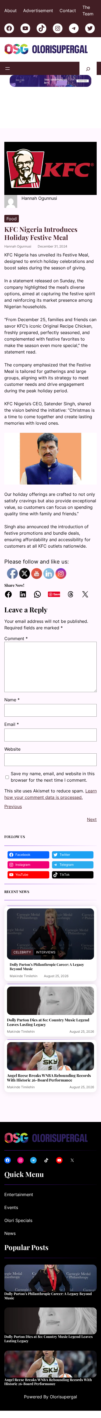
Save (56, 594)
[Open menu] (7, 68)
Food (11, 218)
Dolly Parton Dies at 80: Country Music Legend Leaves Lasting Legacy (48, 1022)
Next (92, 819)
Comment (16, 638)
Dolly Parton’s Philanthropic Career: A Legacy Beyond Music (47, 966)
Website (12, 749)
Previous (13, 806)
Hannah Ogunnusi (17, 246)
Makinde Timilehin (23, 976)
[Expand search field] (88, 68)
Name (12, 699)
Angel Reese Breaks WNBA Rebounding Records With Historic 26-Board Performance (49, 1077)
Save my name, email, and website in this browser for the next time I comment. (53, 777)
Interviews (45, 952)
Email (11, 724)
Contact (68, 10)
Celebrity (22, 952)
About (10, 10)
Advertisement (38, 10)
